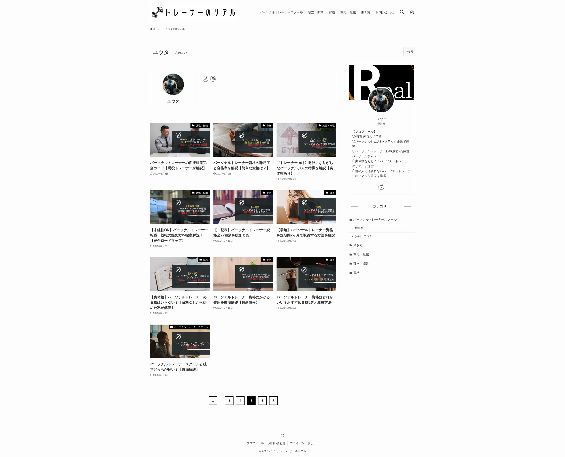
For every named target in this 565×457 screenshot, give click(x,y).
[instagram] (412, 12)
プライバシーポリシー (304, 443)
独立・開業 (361, 263)
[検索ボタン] (402, 12)
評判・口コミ (363, 236)
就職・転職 (361, 254)
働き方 (358, 245)
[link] (205, 79)
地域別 (359, 228)
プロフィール (255, 443)
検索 (410, 51)
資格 (356, 272)
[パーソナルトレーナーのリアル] (194, 12)
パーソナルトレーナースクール (375, 219)
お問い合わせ (276, 443)
